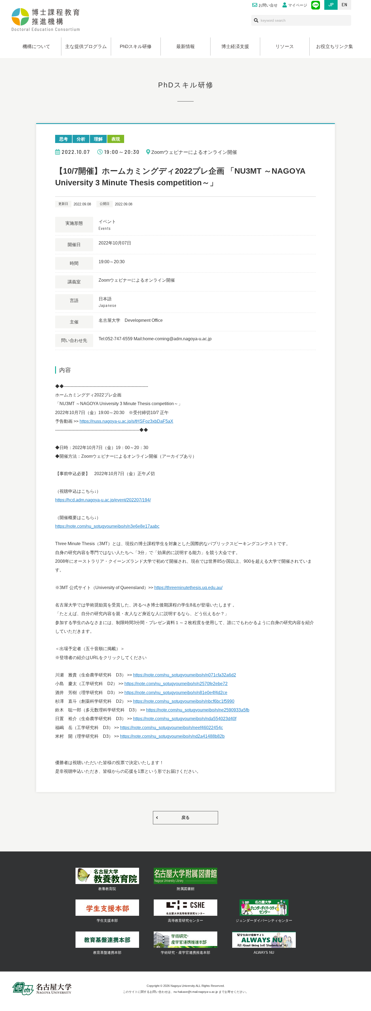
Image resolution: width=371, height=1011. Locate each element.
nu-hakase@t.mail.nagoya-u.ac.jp (196, 991)
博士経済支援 (235, 46)
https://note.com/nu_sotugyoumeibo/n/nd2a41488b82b (172, 736)
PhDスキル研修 (136, 46)
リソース (284, 46)
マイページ (297, 5)
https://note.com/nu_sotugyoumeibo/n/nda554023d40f (184, 718)
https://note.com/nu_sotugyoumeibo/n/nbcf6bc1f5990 (183, 701)
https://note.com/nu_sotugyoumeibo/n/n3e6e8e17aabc (107, 526)
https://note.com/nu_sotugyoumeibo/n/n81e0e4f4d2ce (175, 692)
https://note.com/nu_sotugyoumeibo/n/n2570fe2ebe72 (176, 683)
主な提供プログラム (86, 46)
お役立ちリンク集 (334, 46)
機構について (36, 46)
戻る (185, 817)
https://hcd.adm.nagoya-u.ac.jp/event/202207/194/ (103, 499)
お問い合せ (268, 5)
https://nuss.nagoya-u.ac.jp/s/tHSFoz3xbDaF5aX (126, 421)
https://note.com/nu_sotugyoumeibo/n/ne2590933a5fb (197, 709)
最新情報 (185, 46)
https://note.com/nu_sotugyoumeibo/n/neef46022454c (171, 727)
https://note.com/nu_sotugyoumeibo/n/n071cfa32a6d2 (184, 674)
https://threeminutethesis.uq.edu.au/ (188, 587)
